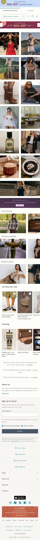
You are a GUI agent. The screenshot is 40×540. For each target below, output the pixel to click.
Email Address (6, 411)
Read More (5, 393)
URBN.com (18, 530)
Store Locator (21, 448)
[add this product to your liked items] (14, 293)
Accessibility (10, 530)
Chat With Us (21, 467)
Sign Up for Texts (21, 460)
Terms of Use (18, 526)
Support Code (27, 530)
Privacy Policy (14, 441)
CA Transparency (28, 526)
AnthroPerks (21, 454)
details (31, 365)
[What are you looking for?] (23, 16)
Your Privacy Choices (20, 533)
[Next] (38, 25)
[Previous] (1, 25)
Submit (20, 431)
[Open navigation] (37, 16)
